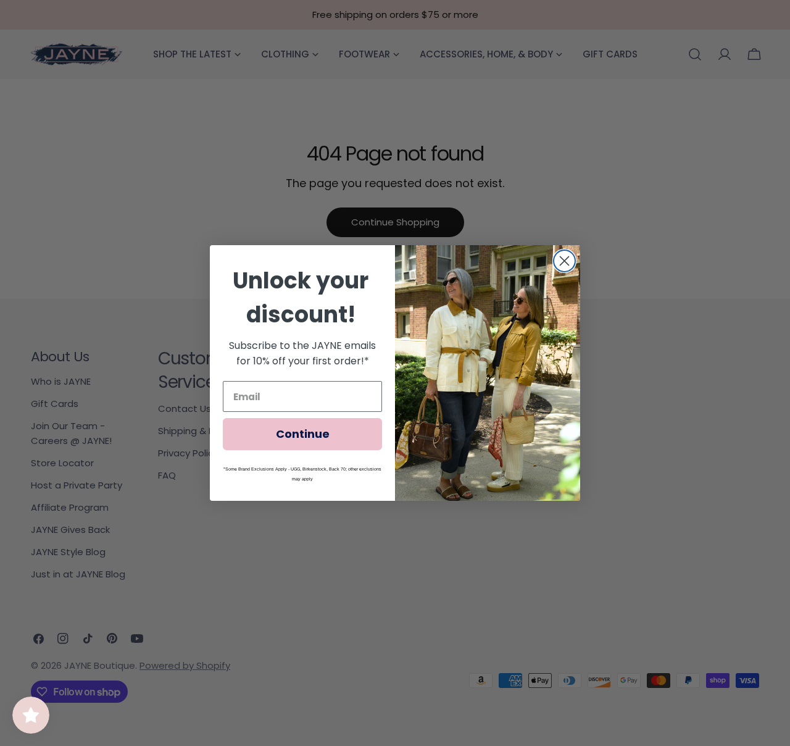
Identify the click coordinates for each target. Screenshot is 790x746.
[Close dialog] (564, 261)
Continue (303, 434)
